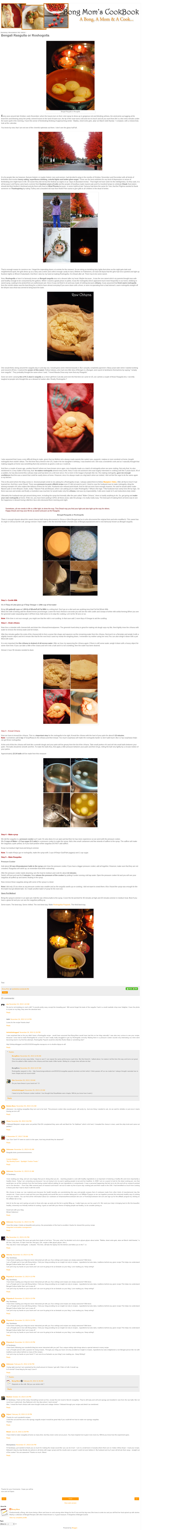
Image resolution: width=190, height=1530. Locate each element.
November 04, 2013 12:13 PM (21, 1019)
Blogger (74, 1528)
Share (5, 992)
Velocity (9, 1255)
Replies (11, 1052)
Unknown (10, 1149)
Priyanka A (10, 1276)
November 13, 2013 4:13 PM (25, 1276)
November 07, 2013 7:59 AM (18, 1136)
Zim (13, 1080)
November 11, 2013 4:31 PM (19, 1237)
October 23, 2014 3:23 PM (22, 1397)
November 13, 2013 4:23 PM (25, 1342)
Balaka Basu (11, 1106)
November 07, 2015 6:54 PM (26, 1445)
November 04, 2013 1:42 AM (19, 1004)
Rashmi (9, 1397)
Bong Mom (16, 1381)
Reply (8, 1012)
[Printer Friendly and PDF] (132, 989)
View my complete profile (18, 1517)
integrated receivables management (18, 1227)
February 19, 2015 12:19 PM (22, 1414)
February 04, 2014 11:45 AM (33, 1381)
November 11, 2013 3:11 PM (24, 1222)
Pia (7, 1237)
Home (70, 1499)
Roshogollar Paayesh (61, 905)
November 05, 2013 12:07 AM (30, 1068)
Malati (8, 1432)
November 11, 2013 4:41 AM (24, 1149)
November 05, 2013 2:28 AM (25, 1080)
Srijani (8, 1414)
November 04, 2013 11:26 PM (30, 1032)
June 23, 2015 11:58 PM (20, 1432)
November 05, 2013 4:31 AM (26, 1106)
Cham (8, 1121)
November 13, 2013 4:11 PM (23, 1255)
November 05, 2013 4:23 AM (35, 1090)
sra (7, 1004)
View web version (70, 1503)
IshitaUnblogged (12, 1032)
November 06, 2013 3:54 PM (21, 1121)
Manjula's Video (110, 482)
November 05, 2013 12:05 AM (30, 1056)
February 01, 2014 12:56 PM (24, 1364)
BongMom (16, 1056)
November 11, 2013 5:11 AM (24, 1171)
